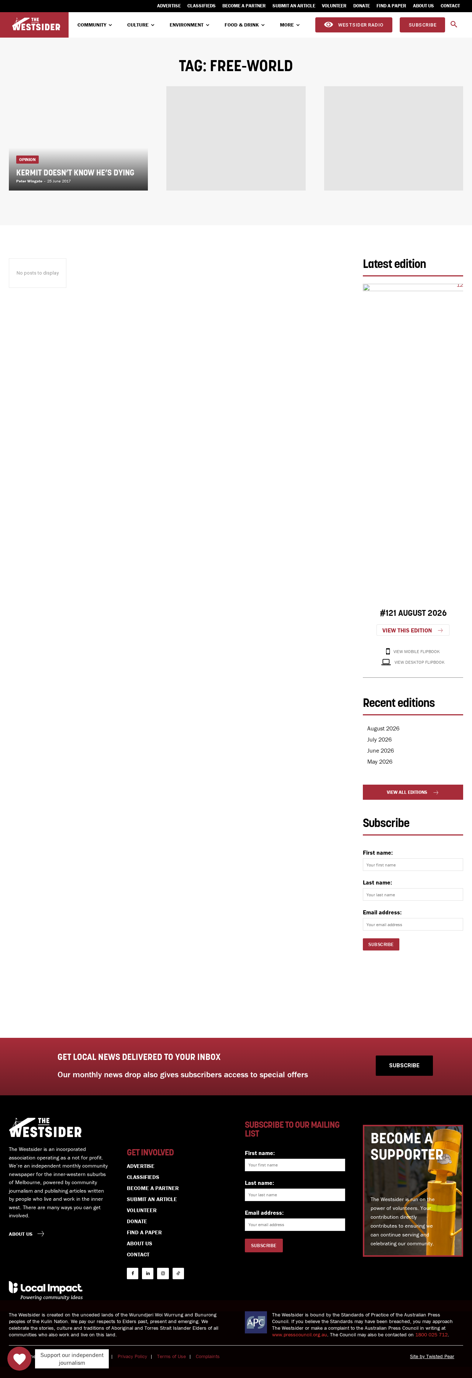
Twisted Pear (440, 1356)
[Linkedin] (147, 1273)
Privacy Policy (132, 1356)
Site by (418, 1356)
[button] (454, 25)
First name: (378, 852)
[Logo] (36, 24)
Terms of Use (171, 1356)
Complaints (208, 1356)
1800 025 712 (431, 1334)
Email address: (382, 912)
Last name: (377, 882)
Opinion (27, 159)
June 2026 (380, 750)
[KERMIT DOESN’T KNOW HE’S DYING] (78, 138)
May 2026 (379, 761)
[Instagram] (163, 1273)
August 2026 (383, 728)
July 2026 (379, 739)
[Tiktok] (178, 1273)
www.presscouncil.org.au (299, 1334)
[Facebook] (132, 1273)
